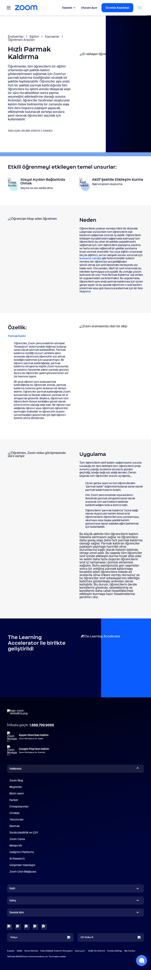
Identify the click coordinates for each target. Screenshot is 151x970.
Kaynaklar (52, 37)
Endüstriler (16, 37)
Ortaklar (14, 813)
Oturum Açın (89, 7)
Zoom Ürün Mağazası (22, 871)
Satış (12, 900)
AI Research (17, 858)
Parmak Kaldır (17, 336)
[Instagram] (44, 926)
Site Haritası (129, 950)
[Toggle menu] (9, 8)
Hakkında (15, 768)
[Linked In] (9, 926)
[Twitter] (18, 926)
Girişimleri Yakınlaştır (22, 865)
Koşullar (11, 950)
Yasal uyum (80, 950)
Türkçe (13, 937)
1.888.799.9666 (41, 725)
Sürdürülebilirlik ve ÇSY (23, 832)
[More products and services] (140, 8)
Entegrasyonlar (19, 806)
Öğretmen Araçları (21, 40)
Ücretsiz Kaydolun (117, 7)
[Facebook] (35, 926)
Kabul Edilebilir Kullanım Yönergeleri (56, 950)
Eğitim (34, 37)
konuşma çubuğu (90, 258)
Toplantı (67, 7)
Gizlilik (19, 950)
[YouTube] (26, 926)
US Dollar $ (87, 937)
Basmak (14, 826)
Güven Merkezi (31, 950)
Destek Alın (16, 913)
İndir (12, 888)
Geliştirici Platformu (21, 852)
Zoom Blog (16, 780)
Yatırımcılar (16, 819)
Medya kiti (15, 845)
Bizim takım (16, 793)
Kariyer (13, 800)
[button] (141, 960)
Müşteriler (15, 787)
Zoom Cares (17, 839)
